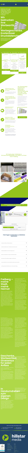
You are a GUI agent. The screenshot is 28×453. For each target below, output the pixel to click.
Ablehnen (19, 227)
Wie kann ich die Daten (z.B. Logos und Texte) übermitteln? (8, 254)
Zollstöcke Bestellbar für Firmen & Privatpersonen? (7, 250)
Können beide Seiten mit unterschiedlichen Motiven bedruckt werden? (10, 262)
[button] (15, 4)
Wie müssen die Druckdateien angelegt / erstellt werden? (8, 258)
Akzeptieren (8, 227)
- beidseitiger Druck (22, 59)
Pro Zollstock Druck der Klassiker (6, 60)
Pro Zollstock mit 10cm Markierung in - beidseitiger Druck (14, 60)
